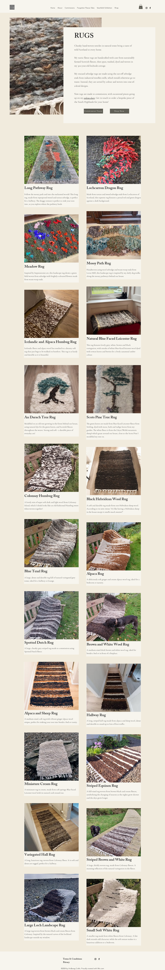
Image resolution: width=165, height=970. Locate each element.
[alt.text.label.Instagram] (146, 8)
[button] (141, 6)
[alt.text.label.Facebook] (150, 8)
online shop (89, 98)
